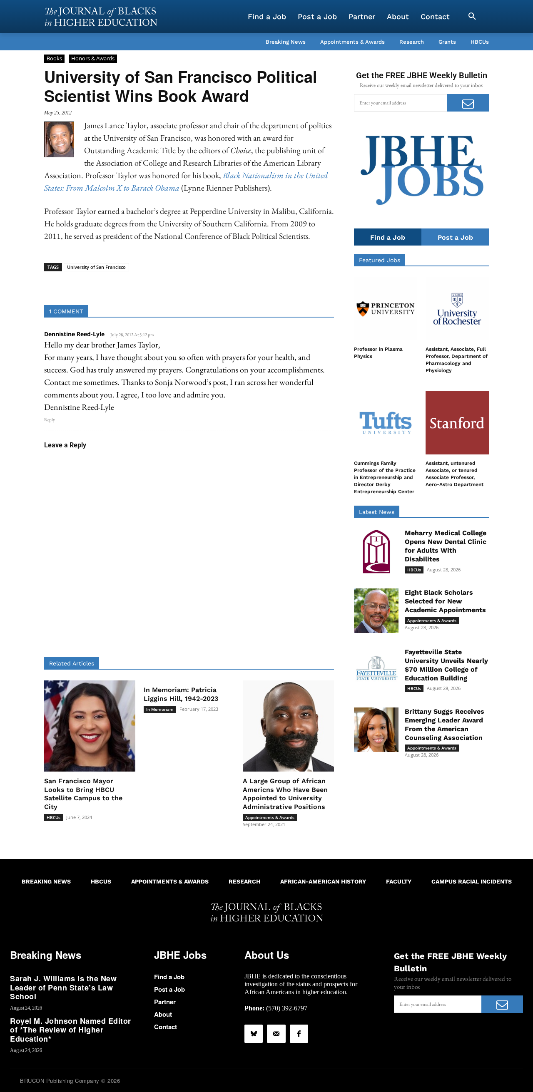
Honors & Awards (93, 58)
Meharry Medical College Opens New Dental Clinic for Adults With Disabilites (445, 546)
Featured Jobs (379, 260)
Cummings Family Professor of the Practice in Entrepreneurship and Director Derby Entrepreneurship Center (385, 477)
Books (54, 58)
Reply (49, 419)
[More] (253, 284)
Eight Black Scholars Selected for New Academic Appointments (445, 601)
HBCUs (53, 817)
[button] (472, 16)
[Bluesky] (253, 1034)
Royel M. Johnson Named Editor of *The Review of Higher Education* (70, 1029)
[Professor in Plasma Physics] (385, 308)
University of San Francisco (96, 267)
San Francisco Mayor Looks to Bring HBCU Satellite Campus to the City (83, 794)
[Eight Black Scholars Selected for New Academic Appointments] (376, 610)
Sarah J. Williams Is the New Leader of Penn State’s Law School (63, 987)
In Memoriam (160, 709)
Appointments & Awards (269, 817)
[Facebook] (299, 1034)
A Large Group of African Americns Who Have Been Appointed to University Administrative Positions (285, 794)
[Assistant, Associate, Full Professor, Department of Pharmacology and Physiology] (457, 308)
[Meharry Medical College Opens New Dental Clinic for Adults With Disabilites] (376, 551)
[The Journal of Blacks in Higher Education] (100, 16)
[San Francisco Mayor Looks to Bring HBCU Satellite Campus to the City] (89, 726)
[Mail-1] (276, 1034)
